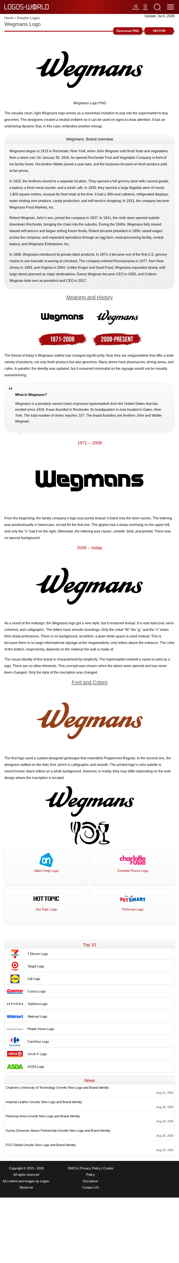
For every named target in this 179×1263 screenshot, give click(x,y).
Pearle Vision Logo (41, 1029)
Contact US (90, 1187)
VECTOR (159, 31)
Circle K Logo (37, 1054)
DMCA (72, 1168)
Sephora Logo (37, 1004)
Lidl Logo (34, 979)
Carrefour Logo (38, 1041)
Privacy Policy (90, 1168)
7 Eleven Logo (38, 954)
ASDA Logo (36, 1066)
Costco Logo (37, 991)
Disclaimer (90, 1181)
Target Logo (36, 966)
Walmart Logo (37, 1016)
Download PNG (128, 31)
